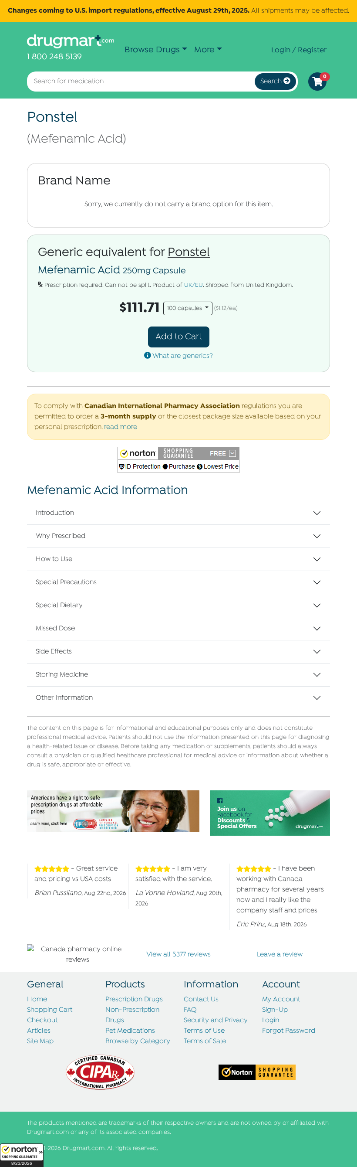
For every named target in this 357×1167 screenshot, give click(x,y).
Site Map (40, 1041)
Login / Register (299, 50)
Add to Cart (178, 336)
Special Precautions (66, 582)
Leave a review (280, 954)
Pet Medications (130, 1031)
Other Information (64, 698)
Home (37, 999)
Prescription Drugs (134, 999)
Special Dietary (59, 605)
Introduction (55, 513)
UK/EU (193, 285)
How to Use (54, 559)
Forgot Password (288, 1031)
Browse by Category (137, 1041)
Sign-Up (275, 1010)
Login (270, 1020)
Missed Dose (55, 628)
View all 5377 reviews (178, 954)
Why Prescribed (60, 536)
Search (271, 81)
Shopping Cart (49, 1010)
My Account (281, 999)
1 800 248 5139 (54, 56)
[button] (22, 1155)
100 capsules (185, 308)
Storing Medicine (62, 674)
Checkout (42, 1020)
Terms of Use (204, 1031)
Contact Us (201, 999)
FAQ (190, 1010)
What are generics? (182, 356)
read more (120, 427)
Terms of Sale (205, 1041)
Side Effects (54, 651)
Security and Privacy (216, 1020)
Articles (39, 1031)
